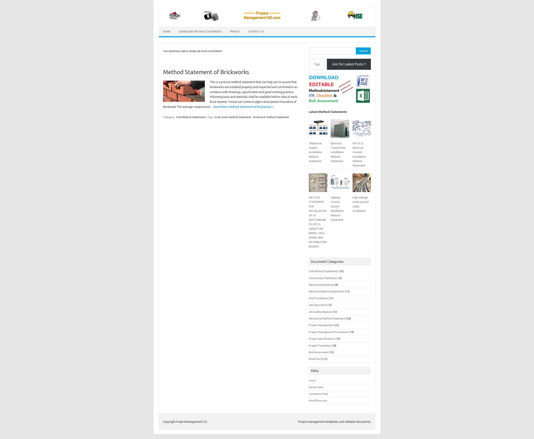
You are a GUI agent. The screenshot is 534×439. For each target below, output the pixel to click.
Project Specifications (322, 338)
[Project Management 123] (267, 19)
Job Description (318, 304)
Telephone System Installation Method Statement (315, 152)
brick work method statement (233, 117)
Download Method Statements (200, 31)
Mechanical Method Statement (327, 318)
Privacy (235, 31)
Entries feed (316, 387)
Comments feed (318, 393)
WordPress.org (318, 400)
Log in (312, 380)
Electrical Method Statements (326, 291)
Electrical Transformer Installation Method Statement (338, 152)
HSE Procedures (318, 298)
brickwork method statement (271, 117)
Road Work (315, 358)
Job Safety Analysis (320, 311)
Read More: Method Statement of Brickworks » (244, 107)
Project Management (321, 325)
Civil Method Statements (191, 117)
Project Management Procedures (329, 331)
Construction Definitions (323, 278)
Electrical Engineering (321, 284)
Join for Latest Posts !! (349, 64)
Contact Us (255, 31)
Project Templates (320, 345)
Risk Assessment (319, 352)
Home (166, 31)
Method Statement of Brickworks (206, 72)
